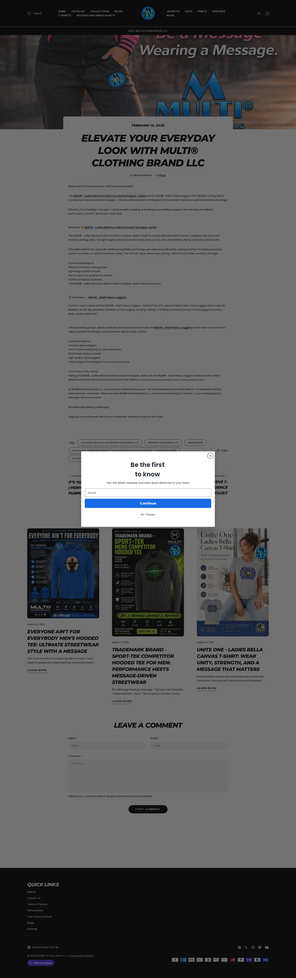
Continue (148, 503)
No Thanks (148, 515)
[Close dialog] (210, 456)
